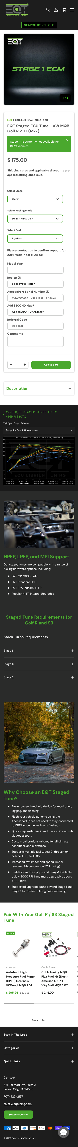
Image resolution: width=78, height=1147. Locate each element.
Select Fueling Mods (19, 210)
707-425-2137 (13, 1096)
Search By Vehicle (39, 25)
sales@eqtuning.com (18, 1104)
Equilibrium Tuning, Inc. (23, 1138)
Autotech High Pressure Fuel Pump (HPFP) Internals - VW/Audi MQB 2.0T (20, 978)
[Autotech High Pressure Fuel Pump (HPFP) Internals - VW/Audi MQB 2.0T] (21, 947)
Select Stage (14, 190)
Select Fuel (14, 230)
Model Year (15, 263)
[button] (64, 10)
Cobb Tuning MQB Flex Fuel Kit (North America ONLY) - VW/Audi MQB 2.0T (54, 978)
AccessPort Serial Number (26, 292)
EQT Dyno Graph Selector (16, 423)
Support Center (18, 1114)
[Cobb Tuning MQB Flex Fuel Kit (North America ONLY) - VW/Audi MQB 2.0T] (56, 947)
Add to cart (51, 364)
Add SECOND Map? (20, 305)
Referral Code (17, 320)
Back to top (39, 1020)
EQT (9, 120)
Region (12, 278)
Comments (15, 334)
